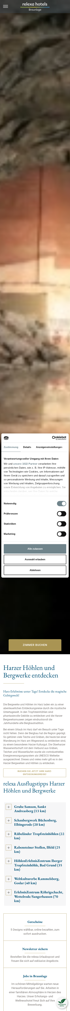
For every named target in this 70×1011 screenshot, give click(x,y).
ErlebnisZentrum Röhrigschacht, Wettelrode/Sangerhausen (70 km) (38, 896)
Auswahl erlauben (35, 559)
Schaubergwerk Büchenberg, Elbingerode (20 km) (35, 822)
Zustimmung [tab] (11, 447)
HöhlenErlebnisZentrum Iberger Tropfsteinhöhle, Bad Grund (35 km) (38, 865)
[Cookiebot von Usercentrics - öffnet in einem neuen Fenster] (52, 438)
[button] (62, 1003)
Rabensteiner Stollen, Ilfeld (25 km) (37, 849)
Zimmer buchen (35, 645)
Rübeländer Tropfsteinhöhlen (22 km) (39, 836)
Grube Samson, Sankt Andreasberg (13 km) (30, 809)
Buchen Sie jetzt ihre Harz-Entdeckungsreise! (35, 773)
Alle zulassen (35, 548)
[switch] (61, 513)
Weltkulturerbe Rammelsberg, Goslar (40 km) (36, 881)
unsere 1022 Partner (25, 463)
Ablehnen (35, 570)
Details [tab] (27, 447)
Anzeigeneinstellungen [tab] (49, 447)
